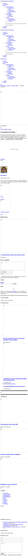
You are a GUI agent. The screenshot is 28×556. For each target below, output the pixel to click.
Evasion (8, 85)
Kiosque (5, 501)
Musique (5, 502)
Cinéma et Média (14, 85)
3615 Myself (5, 493)
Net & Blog (5, 503)
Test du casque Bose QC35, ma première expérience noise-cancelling (14, 339)
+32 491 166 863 (4, 512)
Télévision (3, 159)
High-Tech (5, 500)
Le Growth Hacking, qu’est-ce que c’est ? (14, 386)
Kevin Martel (3, 85)
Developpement (6, 495)
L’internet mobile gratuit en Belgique (10, 454)
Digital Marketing (6, 496)
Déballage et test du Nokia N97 (9, 484)
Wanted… (2, 196)
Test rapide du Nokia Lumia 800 (9, 424)
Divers (4, 497)
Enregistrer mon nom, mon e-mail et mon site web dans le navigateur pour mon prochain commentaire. (13, 277)
